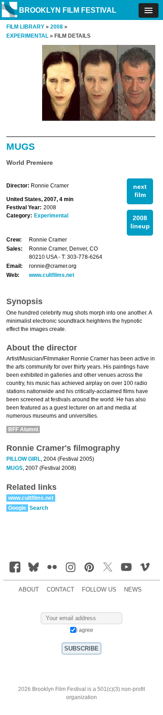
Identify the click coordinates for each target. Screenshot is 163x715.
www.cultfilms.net (51, 275)
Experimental (51, 215)
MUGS (14, 468)
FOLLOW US (99, 590)
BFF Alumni (23, 429)
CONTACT (60, 590)
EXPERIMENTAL (27, 36)
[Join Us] (15, 567)
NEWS (133, 590)
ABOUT (29, 590)
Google (17, 508)
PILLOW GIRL (23, 459)
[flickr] (52, 567)
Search (38, 508)
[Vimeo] (144, 567)
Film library (25, 27)
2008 (56, 27)
